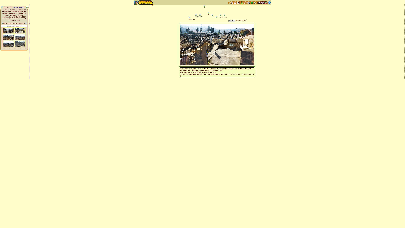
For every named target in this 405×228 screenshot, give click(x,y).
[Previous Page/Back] (231, 2)
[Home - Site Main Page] (259, 2)
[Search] (255, 2)
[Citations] (242, 2)
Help (245, 20)
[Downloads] (252, 2)
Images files (239, 20)
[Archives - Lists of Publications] (238, 2)
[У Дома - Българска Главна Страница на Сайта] (266, 2)
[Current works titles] (245, 2)
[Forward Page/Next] (235, 2)
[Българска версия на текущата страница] (6, 7)
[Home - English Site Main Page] (262, 2)
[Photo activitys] (248, 2)
